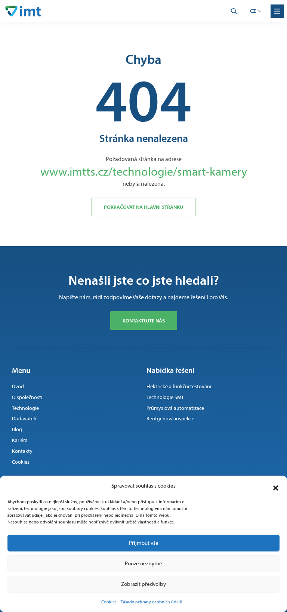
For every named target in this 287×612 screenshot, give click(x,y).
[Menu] (277, 11)
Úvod (18, 386)
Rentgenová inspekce (170, 418)
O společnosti (27, 397)
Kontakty (22, 451)
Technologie (25, 408)
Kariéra (20, 440)
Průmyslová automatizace (175, 408)
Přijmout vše (143, 543)
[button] (276, 486)
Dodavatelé (24, 418)
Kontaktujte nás (144, 320)
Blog (17, 429)
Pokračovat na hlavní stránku (143, 207)
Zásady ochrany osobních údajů (151, 602)
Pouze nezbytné (143, 563)
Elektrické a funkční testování (178, 386)
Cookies (109, 602)
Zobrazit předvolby (143, 584)
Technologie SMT (165, 397)
